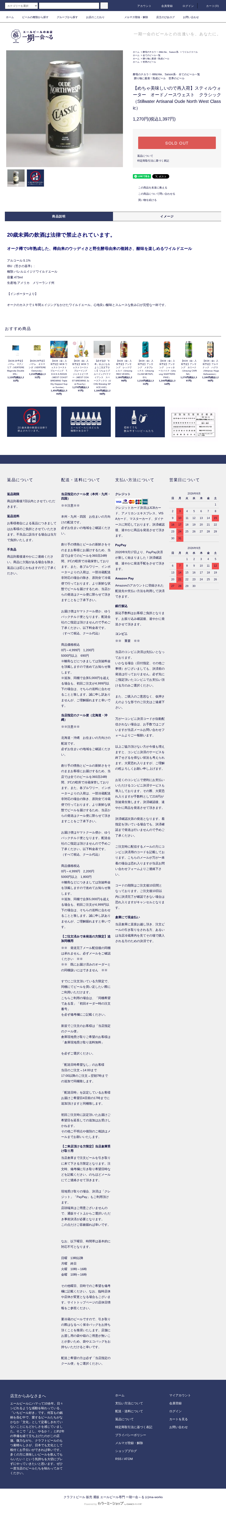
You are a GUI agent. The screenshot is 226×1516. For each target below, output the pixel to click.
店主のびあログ (165, 17)
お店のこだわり (95, 17)
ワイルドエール (190, 52)
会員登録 (167, 6)
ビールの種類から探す (35, 17)
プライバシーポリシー (130, 1435)
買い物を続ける (147, 200)
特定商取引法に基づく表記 (153, 160)
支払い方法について (129, 1403)
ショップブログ (126, 1451)
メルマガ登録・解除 (136, 17)
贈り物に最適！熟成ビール (156, 58)
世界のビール (149, 62)
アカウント (144, 6)
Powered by (90, 1504)
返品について (145, 155)
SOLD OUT (177, 143)
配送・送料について (129, 1411)
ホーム (10, 17)
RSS (118, 1459)
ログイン (188, 6)
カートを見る (178, 1419)
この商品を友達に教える (152, 187)
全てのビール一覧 (151, 55)
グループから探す (67, 17)
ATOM (128, 1459)
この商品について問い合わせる (156, 193)
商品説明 (59, 216)
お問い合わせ (191, 17)
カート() (212, 6)
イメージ (167, 216)
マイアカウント (180, 1395)
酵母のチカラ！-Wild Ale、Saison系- (161, 52)
